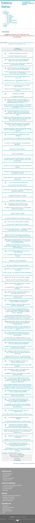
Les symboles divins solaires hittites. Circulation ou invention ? (17, 288)
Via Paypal (5, 490)
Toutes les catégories (12, 22)
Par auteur (9, 15)
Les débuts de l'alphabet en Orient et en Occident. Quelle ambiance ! (17, 365)
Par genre (9, 18)
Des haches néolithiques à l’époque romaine (17, 265)
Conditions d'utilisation (8, 507)
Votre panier (21, 454)
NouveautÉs (6, 12)
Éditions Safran (6, 4)
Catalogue (5, 13)
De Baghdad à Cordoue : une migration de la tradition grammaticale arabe (17, 374)
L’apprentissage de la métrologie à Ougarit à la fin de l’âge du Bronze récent (17, 296)
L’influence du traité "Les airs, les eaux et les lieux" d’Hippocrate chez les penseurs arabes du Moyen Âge (17, 357)
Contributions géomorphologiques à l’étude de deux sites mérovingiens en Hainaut (17, 172)
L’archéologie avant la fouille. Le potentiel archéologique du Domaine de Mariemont (17, 190)
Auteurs (5, 25)
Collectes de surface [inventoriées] (17, 260)
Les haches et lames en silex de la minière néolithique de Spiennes (17, 166)
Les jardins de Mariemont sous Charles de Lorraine (17, 218)
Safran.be (12, 517)
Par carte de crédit (7, 488)
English (24, 4)
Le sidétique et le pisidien (17, 96)
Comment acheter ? (7, 473)
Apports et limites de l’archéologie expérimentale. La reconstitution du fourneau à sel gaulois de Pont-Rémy (17, 235)
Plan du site (5, 506)
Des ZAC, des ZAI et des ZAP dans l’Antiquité (17, 280)
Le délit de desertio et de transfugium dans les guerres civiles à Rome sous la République (17, 72)
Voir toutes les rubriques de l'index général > (24, 463)
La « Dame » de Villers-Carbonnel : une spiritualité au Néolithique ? (17, 143)
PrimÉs (5, 26)
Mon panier (5, 32)
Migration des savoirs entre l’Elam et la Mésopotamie (17, 439)
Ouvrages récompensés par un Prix (25, 519)
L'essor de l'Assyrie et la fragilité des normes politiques (17, 138)
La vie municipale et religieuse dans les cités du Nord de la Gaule (17, 255)
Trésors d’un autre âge (17, 153)
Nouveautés (3, 519)
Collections (6, 24)
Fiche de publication (7, 500)
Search (33, 32)
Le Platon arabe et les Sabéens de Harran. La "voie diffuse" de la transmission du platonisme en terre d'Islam (17, 338)
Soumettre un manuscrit (8, 497)
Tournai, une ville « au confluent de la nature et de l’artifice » (17, 273)
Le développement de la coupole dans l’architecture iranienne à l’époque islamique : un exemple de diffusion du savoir (17, 449)
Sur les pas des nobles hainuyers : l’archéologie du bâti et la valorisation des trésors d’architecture (17, 229)
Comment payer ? (7, 475)
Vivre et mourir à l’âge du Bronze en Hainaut (17, 224)
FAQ (4, 512)
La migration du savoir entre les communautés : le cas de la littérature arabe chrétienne (17, 347)
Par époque (9, 17)
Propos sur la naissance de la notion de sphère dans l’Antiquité (17, 89)
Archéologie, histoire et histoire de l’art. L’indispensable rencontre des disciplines (17, 208)
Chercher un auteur (7, 510)
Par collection (10, 16)
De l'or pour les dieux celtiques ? (17, 149)
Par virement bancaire (8, 487)
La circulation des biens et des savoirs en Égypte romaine (17, 414)
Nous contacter (6, 509)
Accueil (5, 11)
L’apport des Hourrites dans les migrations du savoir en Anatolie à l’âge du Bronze (17, 395)
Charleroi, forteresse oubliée (17, 213)
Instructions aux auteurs (8, 498)
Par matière (9, 21)
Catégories (17, 48)
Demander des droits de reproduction (12, 495)
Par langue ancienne (12, 20)
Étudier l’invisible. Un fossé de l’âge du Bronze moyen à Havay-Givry (17, 178)
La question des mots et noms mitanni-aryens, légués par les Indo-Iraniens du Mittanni (17, 64)
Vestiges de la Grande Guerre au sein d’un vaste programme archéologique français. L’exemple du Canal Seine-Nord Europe (17, 246)
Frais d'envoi (6, 476)
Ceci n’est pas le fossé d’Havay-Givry (17, 185)
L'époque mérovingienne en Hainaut (17, 195)
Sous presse (11, 519)
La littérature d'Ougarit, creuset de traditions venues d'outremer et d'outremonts (17, 305)
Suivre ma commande (28, 3)
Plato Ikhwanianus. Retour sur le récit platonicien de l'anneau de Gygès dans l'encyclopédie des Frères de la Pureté (17, 328)
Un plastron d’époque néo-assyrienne (17, 56)
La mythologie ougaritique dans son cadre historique (17, 421)
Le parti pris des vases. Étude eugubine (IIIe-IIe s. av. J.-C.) (17, 81)
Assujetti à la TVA (7, 480)
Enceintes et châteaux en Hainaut (17, 200)
